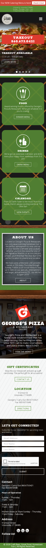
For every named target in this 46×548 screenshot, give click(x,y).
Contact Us (23, 379)
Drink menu (23, 164)
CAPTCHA (6, 454)
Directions (23, 408)
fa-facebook (18, 530)
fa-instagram (27, 530)
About (23, 280)
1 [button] (17, 72)
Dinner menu (23, 117)
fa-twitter (23, 530)
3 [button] (23, 72)
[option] (23, 48)
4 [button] (26, 72)
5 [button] (29, 72)
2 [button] (20, 72)
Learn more (10, 62)
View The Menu (23, 351)
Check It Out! (38, 3)
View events (23, 212)
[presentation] (20, 461)
